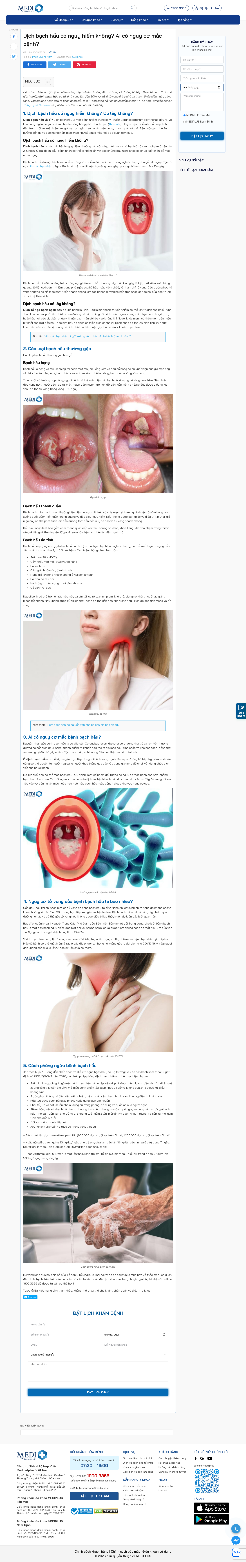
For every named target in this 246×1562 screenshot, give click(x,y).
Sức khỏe (77, 56)
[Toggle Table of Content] (46, 82)
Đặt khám (241, 714)
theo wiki (114, 124)
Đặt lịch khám (209, 8)
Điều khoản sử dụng (156, 1551)
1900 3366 (98, 1475)
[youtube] (210, 1458)
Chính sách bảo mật (125, 1551)
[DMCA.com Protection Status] (106, 1510)
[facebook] (195, 1458)
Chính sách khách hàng (91, 1551)
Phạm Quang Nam (42, 56)
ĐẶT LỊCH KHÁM (94, 1496)
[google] (202, 1458)
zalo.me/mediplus (204, 1465)
